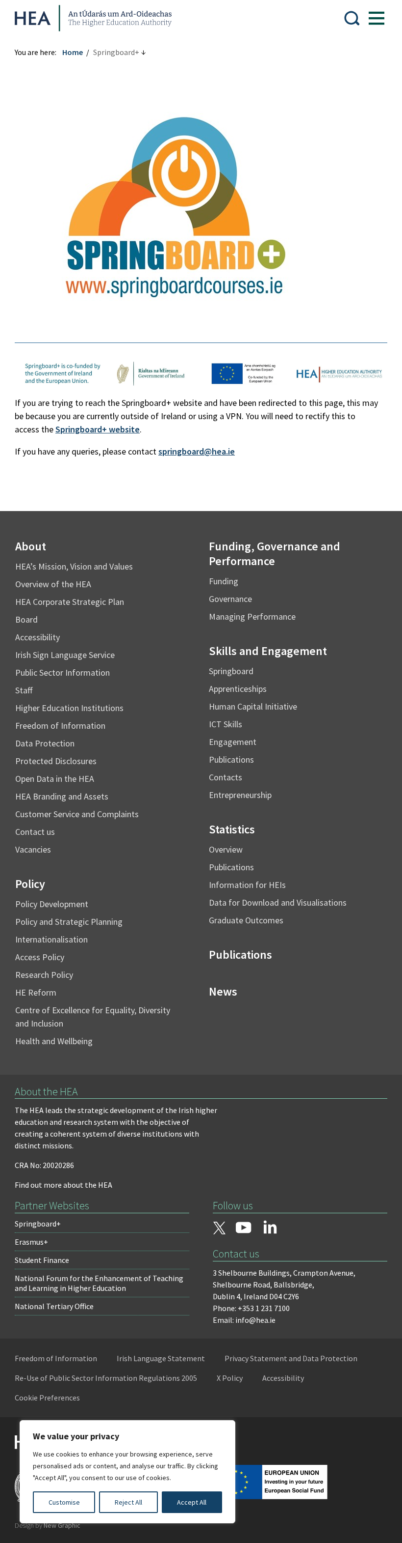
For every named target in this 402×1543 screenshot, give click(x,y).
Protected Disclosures (56, 761)
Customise (64, 1502)
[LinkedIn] (270, 1227)
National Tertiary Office (54, 1306)
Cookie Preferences (47, 1397)
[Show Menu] (376, 18)
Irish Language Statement (161, 1358)
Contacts (225, 777)
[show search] (352, 18)
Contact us (35, 831)
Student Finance (42, 1260)
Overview (226, 849)
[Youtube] (243, 1228)
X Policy (230, 1378)
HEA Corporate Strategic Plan (69, 601)
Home (72, 52)
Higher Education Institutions (69, 708)
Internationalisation (51, 939)
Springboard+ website (97, 429)
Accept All (191, 1502)
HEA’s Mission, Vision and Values (74, 566)
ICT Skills (225, 724)
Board (26, 619)
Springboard (231, 671)
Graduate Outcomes (246, 920)
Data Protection (45, 743)
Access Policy (39, 957)
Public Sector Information (62, 672)
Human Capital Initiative (253, 706)
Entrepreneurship (240, 794)
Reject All (128, 1502)
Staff (23, 690)
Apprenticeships (238, 688)
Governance (230, 598)
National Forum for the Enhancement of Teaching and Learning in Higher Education (99, 1283)
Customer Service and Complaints (77, 814)
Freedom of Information (60, 725)
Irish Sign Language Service (65, 654)
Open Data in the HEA (54, 778)
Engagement (232, 741)
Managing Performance (252, 616)
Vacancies (33, 849)
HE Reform (35, 992)
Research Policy (44, 974)
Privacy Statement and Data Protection (291, 1358)
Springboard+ (38, 1224)
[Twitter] (219, 1229)
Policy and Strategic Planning (69, 921)
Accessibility (37, 637)
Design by (47, 1525)
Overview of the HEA (53, 584)
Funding (223, 581)
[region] (127, 1471)
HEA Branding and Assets (61, 796)
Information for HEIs (247, 884)
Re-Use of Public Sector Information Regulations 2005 (106, 1378)
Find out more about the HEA (63, 1185)
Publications (231, 759)
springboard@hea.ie (196, 451)
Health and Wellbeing (54, 1041)
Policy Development (51, 904)
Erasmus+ (31, 1242)
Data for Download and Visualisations (278, 902)
